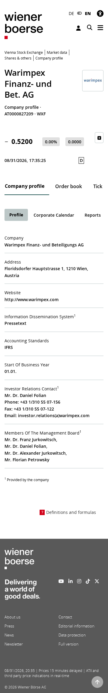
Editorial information (76, 626)
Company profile (24, 186)
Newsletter (13, 644)
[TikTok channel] (88, 581)
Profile (16, 215)
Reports (93, 215)
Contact (65, 617)
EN (88, 13)
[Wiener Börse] (23, 25)
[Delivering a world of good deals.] (22, 591)
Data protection (72, 635)
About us (12, 617)
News (9, 635)
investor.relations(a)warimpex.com (53, 415)
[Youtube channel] (61, 581)
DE (71, 13)
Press (9, 626)
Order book (68, 186)
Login (79, 28)
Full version (68, 644)
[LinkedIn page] (70, 581)
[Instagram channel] (79, 581)
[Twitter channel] (96, 581)
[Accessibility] (100, 13)
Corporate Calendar (54, 215)
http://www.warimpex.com (31, 299)
